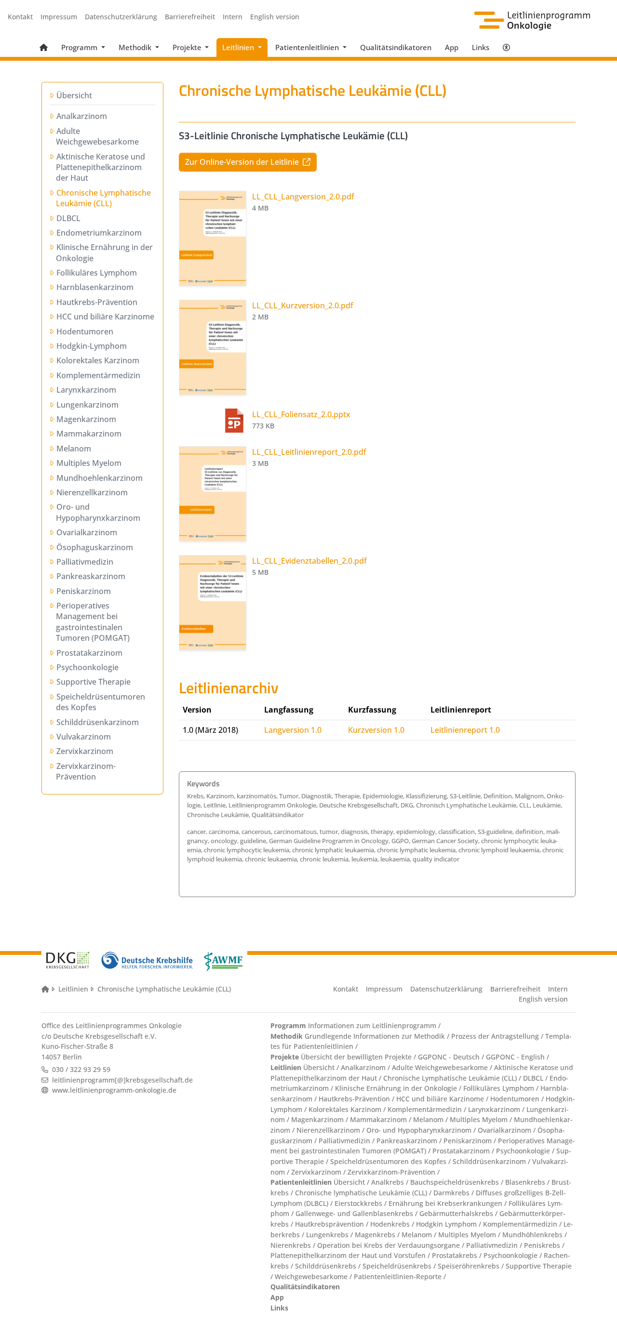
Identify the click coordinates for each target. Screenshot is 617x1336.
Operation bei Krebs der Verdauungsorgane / (391, 1245)
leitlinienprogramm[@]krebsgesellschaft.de (122, 1080)
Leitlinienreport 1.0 (465, 730)
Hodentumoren (84, 331)
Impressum (58, 16)
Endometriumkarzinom (99, 232)
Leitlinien (73, 988)
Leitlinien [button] (239, 47)
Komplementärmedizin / (428, 1109)
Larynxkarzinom (86, 389)
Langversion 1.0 (293, 730)
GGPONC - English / (517, 1056)
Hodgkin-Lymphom (91, 346)
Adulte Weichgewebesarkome (97, 136)
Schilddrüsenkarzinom (97, 722)
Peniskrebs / (544, 1245)
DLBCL (68, 218)
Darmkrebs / (454, 1192)
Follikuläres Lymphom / (501, 1088)
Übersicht (74, 95)
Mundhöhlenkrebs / (534, 1234)
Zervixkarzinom (84, 751)
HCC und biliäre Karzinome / (443, 1098)
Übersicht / (321, 1067)
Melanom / (431, 1119)
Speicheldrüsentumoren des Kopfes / (391, 1161)
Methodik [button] (136, 47)
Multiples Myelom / (482, 1119)
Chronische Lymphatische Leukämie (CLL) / (453, 1078)
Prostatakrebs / (457, 1255)
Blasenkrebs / (528, 1182)
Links (480, 47)
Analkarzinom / (366, 1067)
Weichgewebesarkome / (314, 1276)
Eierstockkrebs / (362, 1203)
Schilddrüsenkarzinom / (492, 1161)
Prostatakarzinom (89, 653)
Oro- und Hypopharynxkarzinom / (422, 1130)
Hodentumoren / (518, 1098)
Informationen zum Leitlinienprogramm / (373, 1025)
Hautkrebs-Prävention (96, 302)
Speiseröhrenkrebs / (472, 1265)
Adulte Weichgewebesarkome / (443, 1067)
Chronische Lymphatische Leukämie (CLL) (103, 198)
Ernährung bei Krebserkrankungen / (449, 1203)
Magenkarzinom (86, 419)
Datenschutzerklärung (121, 16)
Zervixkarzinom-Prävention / (394, 1172)
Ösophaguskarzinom (94, 547)
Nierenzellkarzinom (92, 492)
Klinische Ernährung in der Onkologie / (399, 1088)
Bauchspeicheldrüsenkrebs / (457, 1182)
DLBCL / (536, 1078)
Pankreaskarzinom (90, 576)
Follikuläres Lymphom (96, 272)
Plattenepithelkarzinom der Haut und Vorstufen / (351, 1255)
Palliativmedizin (84, 561)
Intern (232, 16)
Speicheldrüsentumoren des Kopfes (100, 702)
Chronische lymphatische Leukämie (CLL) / (364, 1192)
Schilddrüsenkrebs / (328, 1265)
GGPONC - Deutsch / (452, 1056)
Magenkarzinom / (320, 1119)
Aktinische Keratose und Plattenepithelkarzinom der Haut (100, 167)
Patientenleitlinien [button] (308, 47)
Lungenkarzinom (87, 404)
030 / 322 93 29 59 (81, 1069)
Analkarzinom (81, 116)
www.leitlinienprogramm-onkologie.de (114, 1090)
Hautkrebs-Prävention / (357, 1098)
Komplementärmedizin (98, 375)
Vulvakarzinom (83, 736)
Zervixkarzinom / (319, 1172)
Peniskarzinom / (470, 1140)
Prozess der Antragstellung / (498, 1036)
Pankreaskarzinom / (409, 1140)
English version (274, 16)
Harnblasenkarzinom (95, 287)
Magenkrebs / (378, 1234)
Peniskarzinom (83, 591)
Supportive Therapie (93, 681)
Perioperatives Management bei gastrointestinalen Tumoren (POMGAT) (93, 621)
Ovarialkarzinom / (507, 1130)
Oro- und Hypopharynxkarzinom (98, 512)
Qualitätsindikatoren (395, 47)
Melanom (73, 448)
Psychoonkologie (87, 667)
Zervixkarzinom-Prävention (86, 771)
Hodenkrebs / (393, 1224)
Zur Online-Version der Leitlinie (243, 162)
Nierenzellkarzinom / (331, 1130)
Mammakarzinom (88, 433)
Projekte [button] (188, 47)
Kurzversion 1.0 (376, 730)
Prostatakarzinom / (464, 1150)
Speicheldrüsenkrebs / (400, 1265)
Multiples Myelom (88, 463)
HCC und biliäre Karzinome (105, 316)
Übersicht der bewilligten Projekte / (358, 1056)
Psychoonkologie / (526, 1150)
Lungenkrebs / (330, 1234)
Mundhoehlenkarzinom (99, 478)
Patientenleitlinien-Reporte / (400, 1276)
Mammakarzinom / (381, 1119)
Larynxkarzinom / (497, 1109)
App (451, 47)
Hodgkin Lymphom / (449, 1224)
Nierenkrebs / (293, 1245)
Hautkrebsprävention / (332, 1224)
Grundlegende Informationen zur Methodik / (377, 1036)
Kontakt (20, 16)
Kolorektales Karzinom (97, 360)
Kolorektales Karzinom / (348, 1109)
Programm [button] (80, 47)
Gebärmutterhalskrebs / (459, 1213)
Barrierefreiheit (190, 16)
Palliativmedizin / (347, 1140)
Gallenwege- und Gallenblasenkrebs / (357, 1213)
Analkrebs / (390, 1182)
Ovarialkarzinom (86, 532)
